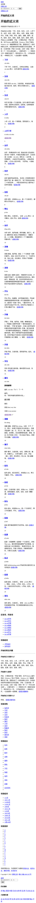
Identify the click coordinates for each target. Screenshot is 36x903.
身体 (5, 780)
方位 (5, 768)
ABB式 (6, 806)
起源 (6, 535)
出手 (6, 145)
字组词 (7, 644)
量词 (5, 721)
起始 (6, 518)
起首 (6, 575)
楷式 (7, 630)
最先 (6, 378)
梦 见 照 (22, 891)
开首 (6, 345)
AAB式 (6, 811)
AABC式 (7, 804)
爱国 (7, 891)
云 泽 (4, 899)
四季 (5, 749)
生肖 (5, 745)
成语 (5, 737)
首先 (6, 596)
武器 (5, 784)
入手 (6, 114)
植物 (5, 760)
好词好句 (14, 870)
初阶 (6, 192)
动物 (5, 757)
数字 (5, 753)
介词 (5, 723)
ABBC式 (7, 815)
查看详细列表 (10, 700)
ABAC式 (7, 809)
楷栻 (7, 625)
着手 (6, 444)
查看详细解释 (23, 691)
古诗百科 (7, 788)
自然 (5, 776)
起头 (6, 501)
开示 (7, 621)
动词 (5, 712)
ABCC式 (7, 800)
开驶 (7, 634)
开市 (7, 619)
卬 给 (14, 891)
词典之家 (4, 6)
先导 (6, 76)
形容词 (6, 717)
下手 (6, 60)
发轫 (6, 268)
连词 (5, 726)
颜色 (5, 764)
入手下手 (7, 131)
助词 (5, 732)
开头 (6, 291)
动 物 (18, 891)
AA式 (6, 798)
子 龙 (27, 891)
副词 (5, 719)
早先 (6, 361)
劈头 (6, 209)
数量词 (6, 728)
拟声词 (6, 708)
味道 (5, 772)
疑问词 (6, 735)
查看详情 (26, 69)
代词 (5, 710)
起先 (6, 466)
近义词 (6, 11)
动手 (6, 225)
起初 (6, 482)
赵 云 (30, 891)
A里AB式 (7, 822)
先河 (6, 95)
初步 (6, 171)
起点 (6, 558)
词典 (2, 11)
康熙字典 (7, 870)
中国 (10, 891)
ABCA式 (7, 820)
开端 (6, 314)
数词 (5, 730)
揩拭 (7, 627)
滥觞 (6, 419)
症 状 (8, 899)
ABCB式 (7, 813)
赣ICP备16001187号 (25, 874)
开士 (7, 632)
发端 (6, 247)
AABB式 (7, 802)
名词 (5, 715)
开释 (7, 623)
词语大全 (26, 868)
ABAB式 (7, 818)
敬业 (4, 891)
